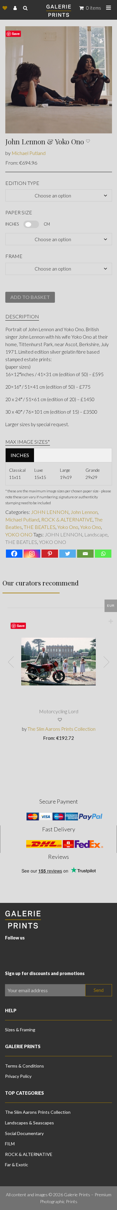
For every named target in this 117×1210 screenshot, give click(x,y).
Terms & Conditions (24, 1065)
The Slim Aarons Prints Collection (61, 729)
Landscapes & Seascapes (29, 1122)
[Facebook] (14, 554)
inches (20, 455)
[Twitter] (67, 554)
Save (21, 625)
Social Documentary (24, 1133)
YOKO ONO (18, 534)
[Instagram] (32, 554)
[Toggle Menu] (108, 8)
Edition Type (22, 183)
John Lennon (84, 512)
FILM (10, 1143)
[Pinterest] (49, 554)
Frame (13, 256)
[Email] (85, 554)
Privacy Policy (18, 1076)
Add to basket (30, 297)
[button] (88, 143)
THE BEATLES (40, 527)
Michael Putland (29, 153)
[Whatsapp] (103, 554)
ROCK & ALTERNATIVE (67, 519)
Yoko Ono (67, 527)
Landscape (96, 534)
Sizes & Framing (20, 1029)
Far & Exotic (16, 1164)
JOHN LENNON (50, 512)
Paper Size (18, 212)
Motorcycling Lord (58, 711)
